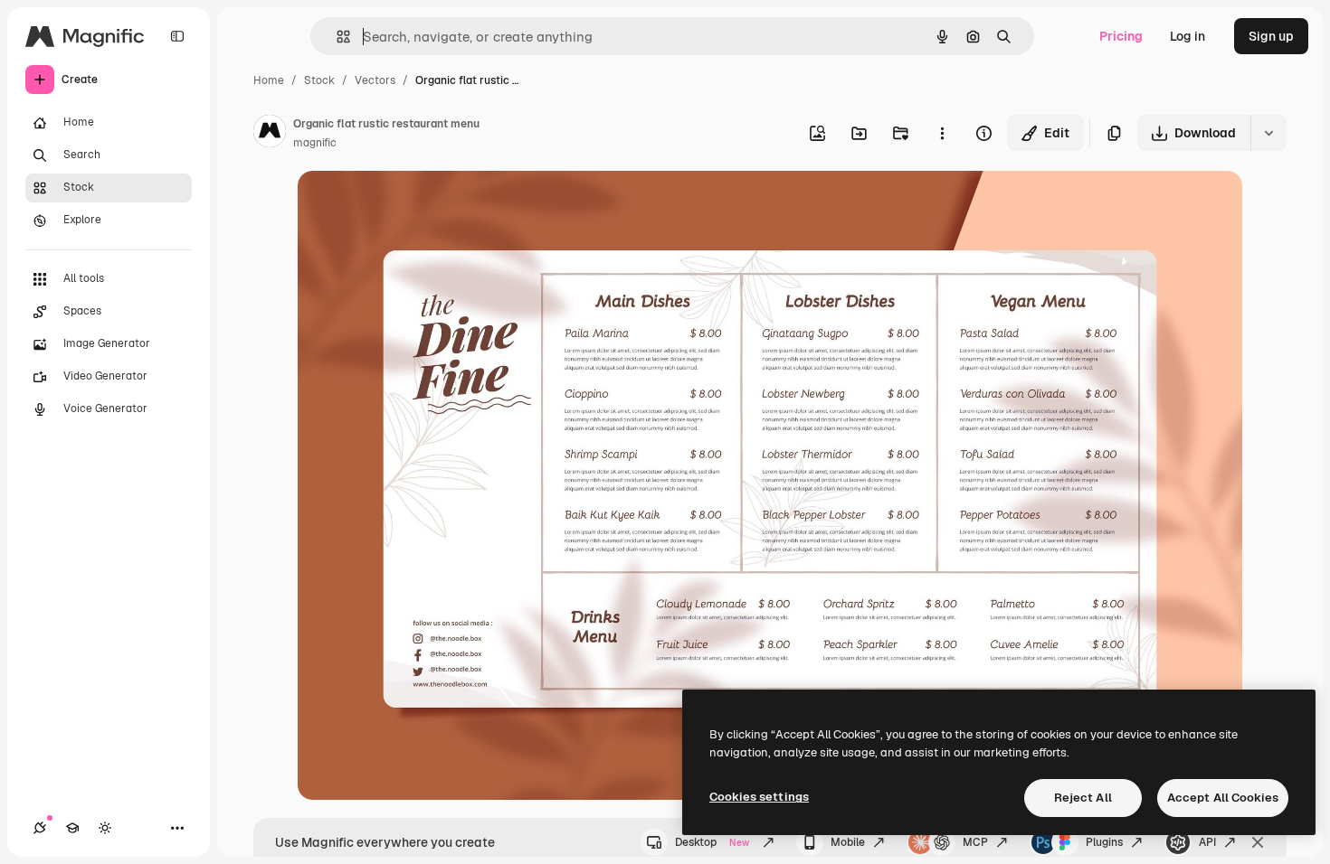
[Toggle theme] (104, 827)
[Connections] (39, 827)
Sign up (1271, 36)
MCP (975, 842)
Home (268, 80)
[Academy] (72, 827)
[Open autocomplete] (336, 36)
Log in (1187, 36)
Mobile (848, 842)
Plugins (1104, 842)
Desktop (712, 842)
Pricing (1121, 36)
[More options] (942, 133)
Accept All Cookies (1222, 797)
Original (413, 205)
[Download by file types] (1268, 133)
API (1207, 842)
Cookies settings (759, 796)
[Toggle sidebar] (177, 36)
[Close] (1257, 842)
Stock (319, 80)
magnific (315, 143)
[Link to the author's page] (269, 134)
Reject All (1083, 797)
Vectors (375, 80)
